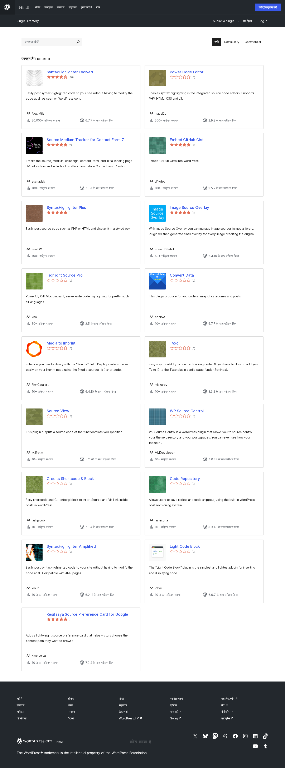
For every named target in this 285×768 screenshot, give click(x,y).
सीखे (121, 698)
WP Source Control (187, 411)
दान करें (176, 711)
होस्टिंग (20, 711)
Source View (58, 411)
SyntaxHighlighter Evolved (70, 72)
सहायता (123, 705)
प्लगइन (71, 711)
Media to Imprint (61, 343)
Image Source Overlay (189, 207)
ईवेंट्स (173, 705)
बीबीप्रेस (227, 711)
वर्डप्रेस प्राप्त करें (268, 7)
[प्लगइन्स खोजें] (78, 42)
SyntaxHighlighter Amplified (71, 546)
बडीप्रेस (227, 718)
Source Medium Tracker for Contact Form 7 (85, 140)
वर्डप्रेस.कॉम (229, 698)
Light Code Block (185, 546)
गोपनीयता (21, 718)
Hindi (60, 741)
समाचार (20, 705)
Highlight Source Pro (65, 275)
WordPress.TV (130, 718)
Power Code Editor (186, 72)
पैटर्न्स (71, 718)
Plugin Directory (28, 21)
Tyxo (174, 343)
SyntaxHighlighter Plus (66, 207)
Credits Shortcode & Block (70, 478)
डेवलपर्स (123, 711)
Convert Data (182, 275)
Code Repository (185, 478)
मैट (224, 705)
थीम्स (70, 705)
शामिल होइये (176, 698)
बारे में (19, 698)
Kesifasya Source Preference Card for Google (87, 614)
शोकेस (71, 698)
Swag (176, 718)
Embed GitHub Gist (187, 140)
